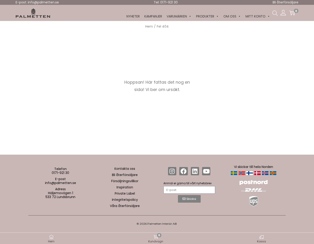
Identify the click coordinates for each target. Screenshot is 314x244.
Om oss (229, 16)
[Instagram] (172, 171)
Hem (149, 26)
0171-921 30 (60, 172)
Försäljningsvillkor (124, 181)
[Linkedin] (195, 171)
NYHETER (133, 16)
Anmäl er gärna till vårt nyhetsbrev (187, 183)
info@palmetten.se (60, 183)
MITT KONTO (255, 16)
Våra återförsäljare (125, 206)
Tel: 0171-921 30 (166, 2)
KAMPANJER (153, 16)
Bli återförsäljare (285, 2)
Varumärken (177, 16)
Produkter (205, 16)
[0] (292, 13)
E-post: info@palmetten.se (37, 2)
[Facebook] (183, 171)
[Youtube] (206, 171)
